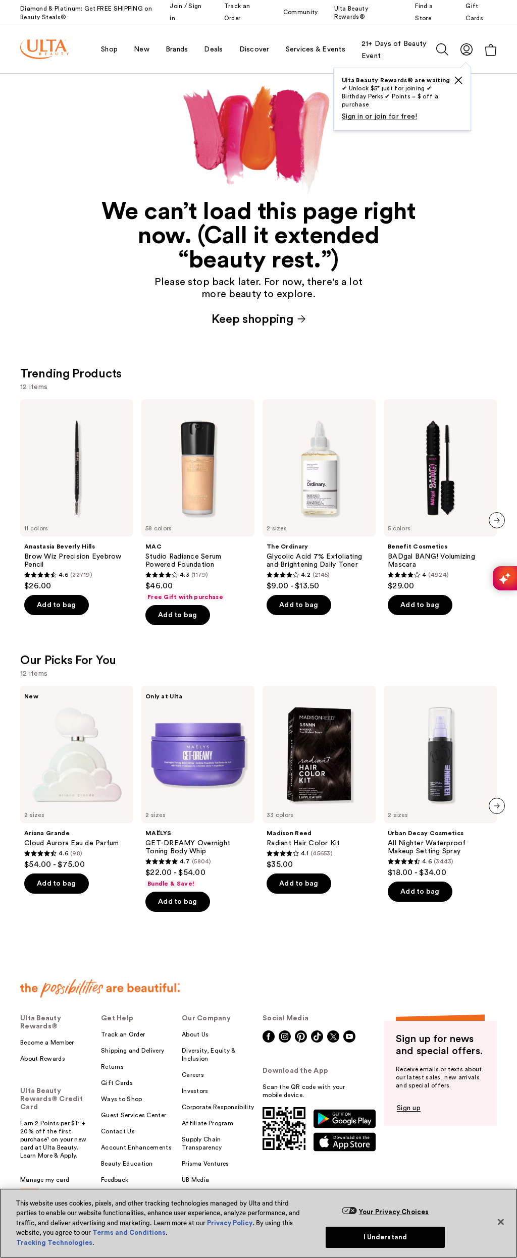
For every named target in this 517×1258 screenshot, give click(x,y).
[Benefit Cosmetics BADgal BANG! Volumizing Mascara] (440, 495)
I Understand (385, 1237)
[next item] (497, 520)
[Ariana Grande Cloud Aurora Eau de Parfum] (76, 777)
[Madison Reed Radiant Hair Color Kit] (319, 777)
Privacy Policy (229, 1223)
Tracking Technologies (54, 1242)
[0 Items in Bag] (491, 49)
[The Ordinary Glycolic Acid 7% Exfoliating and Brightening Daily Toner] (319, 495)
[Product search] (442, 49)
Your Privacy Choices (394, 1212)
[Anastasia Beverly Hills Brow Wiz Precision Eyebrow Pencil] (76, 495)
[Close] (501, 1222)
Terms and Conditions (129, 1232)
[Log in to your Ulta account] (466, 49)
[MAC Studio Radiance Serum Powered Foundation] (197, 500)
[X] (458, 80)
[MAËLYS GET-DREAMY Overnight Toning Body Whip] (197, 787)
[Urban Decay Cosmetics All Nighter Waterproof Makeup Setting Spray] (440, 782)
